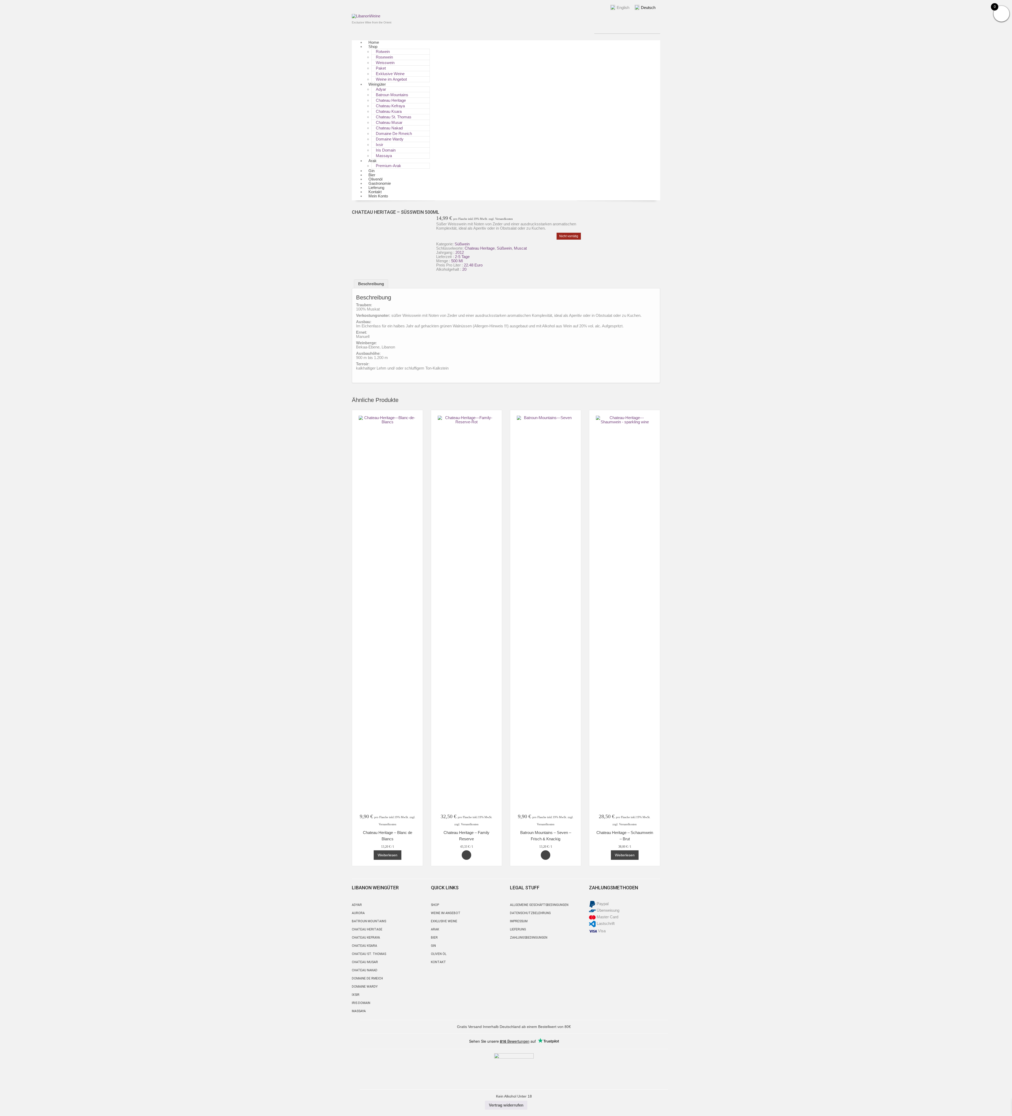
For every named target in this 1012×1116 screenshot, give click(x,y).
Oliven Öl (438, 954)
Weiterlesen (387, 855)
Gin (433, 946)
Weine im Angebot (391, 79)
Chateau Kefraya (390, 106)
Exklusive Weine (390, 73)
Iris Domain (386, 150)
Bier (434, 937)
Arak (372, 160)
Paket (381, 68)
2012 (459, 252)
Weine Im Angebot (445, 913)
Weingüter (377, 84)
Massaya (384, 155)
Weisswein (385, 62)
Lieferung (518, 929)
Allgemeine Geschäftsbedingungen (539, 905)
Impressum (519, 921)
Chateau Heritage (391, 100)
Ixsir (379, 144)
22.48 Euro (473, 265)
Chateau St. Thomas (393, 117)
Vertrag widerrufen (506, 1105)
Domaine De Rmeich (394, 133)
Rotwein (383, 51)
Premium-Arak (388, 165)
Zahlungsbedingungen (528, 937)
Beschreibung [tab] (371, 284)
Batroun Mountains (392, 95)
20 (464, 269)
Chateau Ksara (389, 111)
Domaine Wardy (389, 139)
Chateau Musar (389, 122)
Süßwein (462, 244)
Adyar (357, 905)
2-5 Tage (462, 256)
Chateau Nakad (389, 128)
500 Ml (457, 261)
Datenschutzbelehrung (530, 913)
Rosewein (384, 57)
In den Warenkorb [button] (466, 855)
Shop (372, 46)
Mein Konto (378, 196)
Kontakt (438, 962)
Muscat (520, 248)
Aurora (358, 913)
